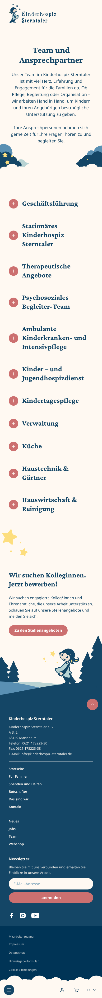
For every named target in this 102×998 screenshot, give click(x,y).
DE (89, 990)
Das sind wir (18, 799)
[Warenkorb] (76, 990)
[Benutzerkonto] (62, 990)
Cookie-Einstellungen (23, 970)
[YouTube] (35, 915)
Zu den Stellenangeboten (38, 630)
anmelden (51, 897)
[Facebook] (11, 915)
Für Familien (18, 776)
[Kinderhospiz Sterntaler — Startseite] (32, 13)
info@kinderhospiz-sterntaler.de (46, 754)
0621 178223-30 (34, 743)
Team (13, 836)
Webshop (16, 844)
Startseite (16, 769)
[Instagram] (23, 915)
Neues (14, 821)
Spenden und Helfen (25, 784)
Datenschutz (17, 953)
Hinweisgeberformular (24, 961)
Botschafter (18, 791)
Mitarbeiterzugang (21, 937)
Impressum (16, 944)
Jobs (12, 828)
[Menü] (9, 990)
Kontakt (15, 806)
